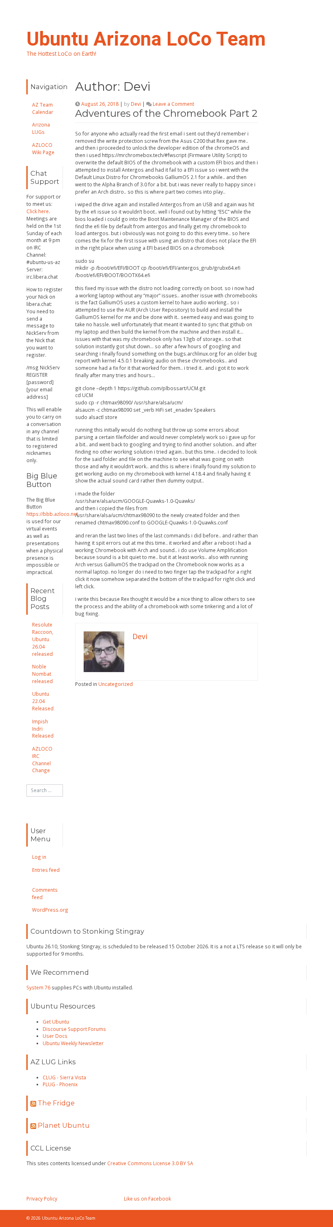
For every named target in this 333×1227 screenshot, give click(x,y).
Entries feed (46, 870)
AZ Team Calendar (42, 108)
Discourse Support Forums (74, 1029)
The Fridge (56, 1103)
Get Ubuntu (56, 1021)
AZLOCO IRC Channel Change (42, 759)
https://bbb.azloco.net (52, 514)
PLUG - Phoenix (60, 1084)
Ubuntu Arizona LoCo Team (146, 39)
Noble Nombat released (42, 673)
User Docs (55, 1036)
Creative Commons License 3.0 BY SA (150, 1163)
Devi (136, 103)
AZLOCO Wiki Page (43, 148)
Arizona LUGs (41, 128)
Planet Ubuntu (64, 1125)
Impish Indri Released (43, 728)
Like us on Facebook (147, 1198)
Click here (37, 211)
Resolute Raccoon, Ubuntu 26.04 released (42, 639)
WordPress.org (50, 909)
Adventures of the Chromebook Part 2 (166, 113)
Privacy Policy (41, 1198)
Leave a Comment (173, 103)
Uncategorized (115, 684)
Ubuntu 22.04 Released (43, 701)
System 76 (38, 987)
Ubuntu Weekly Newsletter (73, 1043)
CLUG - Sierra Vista (64, 1077)
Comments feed (45, 893)
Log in (39, 857)
